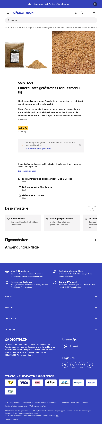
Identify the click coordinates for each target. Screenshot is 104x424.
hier (57, 415)
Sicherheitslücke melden (46, 402)
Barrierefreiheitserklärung (16, 406)
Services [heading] (9, 307)
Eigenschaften (16, 240)
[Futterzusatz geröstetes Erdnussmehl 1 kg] (26, 52)
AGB (6, 402)
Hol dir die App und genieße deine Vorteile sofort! (48, 4)
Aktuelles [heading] (10, 329)
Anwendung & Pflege (22, 247)
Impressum (15, 402)
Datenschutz (27, 402)
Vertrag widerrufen (37, 406)
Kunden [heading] (8, 296)
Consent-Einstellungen (69, 402)
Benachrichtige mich (27, 171)
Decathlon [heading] (10, 318)
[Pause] (95, 4)
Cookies (84, 402)
